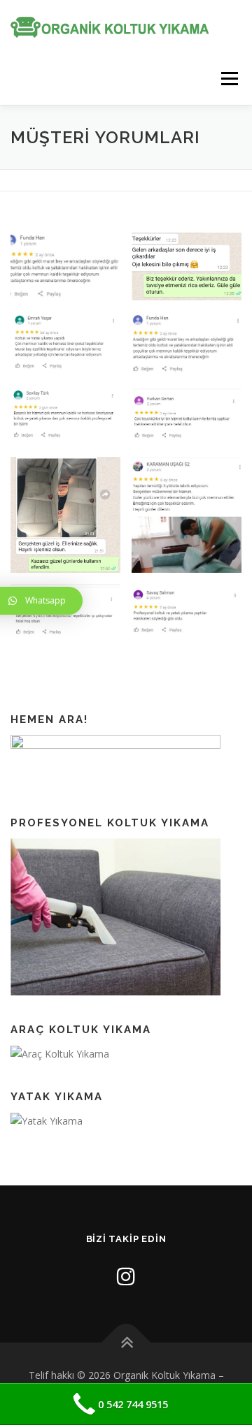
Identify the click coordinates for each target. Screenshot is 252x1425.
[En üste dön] (126, 1343)
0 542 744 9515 (133, 1404)
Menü (228, 79)
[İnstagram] (126, 1276)
